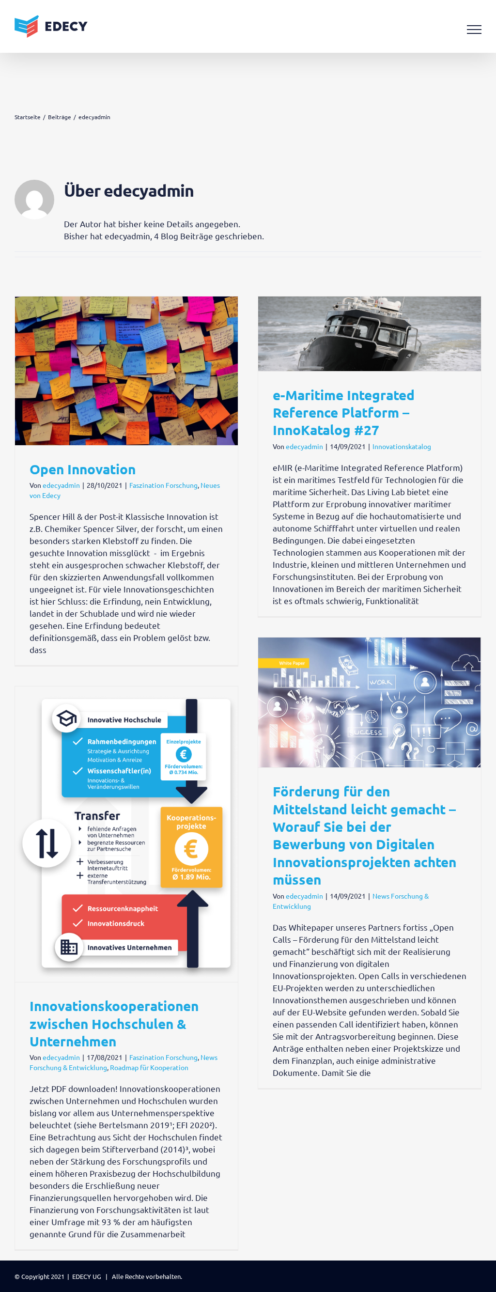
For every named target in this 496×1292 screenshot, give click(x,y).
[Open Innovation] (126, 370)
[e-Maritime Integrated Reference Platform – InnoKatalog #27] (369, 333)
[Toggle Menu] (474, 29)
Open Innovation (83, 468)
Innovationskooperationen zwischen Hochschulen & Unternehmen (114, 1023)
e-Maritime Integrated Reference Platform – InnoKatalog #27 (344, 412)
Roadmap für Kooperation (149, 1067)
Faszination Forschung (163, 485)
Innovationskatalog (401, 446)
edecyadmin (61, 485)
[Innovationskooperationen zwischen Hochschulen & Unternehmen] (126, 834)
